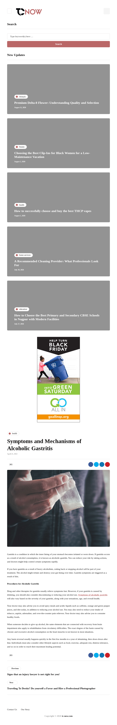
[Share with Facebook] (90, 464)
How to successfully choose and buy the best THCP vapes (52, 211)
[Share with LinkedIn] (101, 464)
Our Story (25, 709)
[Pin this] (107, 464)
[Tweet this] (96, 464)
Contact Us (12, 709)
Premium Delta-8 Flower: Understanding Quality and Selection (56, 103)
